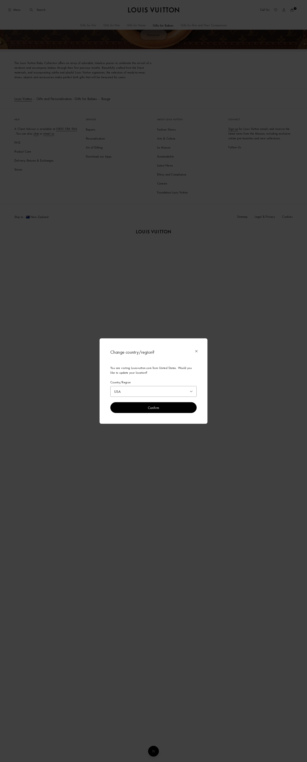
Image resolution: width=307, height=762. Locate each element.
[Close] (196, 351)
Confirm (153, 407)
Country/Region (120, 382)
